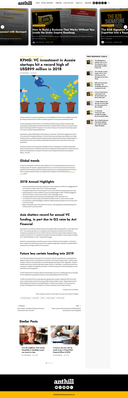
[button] (2, 27)
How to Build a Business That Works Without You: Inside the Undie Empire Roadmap (101, 123)
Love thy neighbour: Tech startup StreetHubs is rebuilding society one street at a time (33, 350)
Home (37, 3)
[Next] (76, 343)
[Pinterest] (102, 3)
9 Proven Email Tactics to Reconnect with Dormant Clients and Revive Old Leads (101, 94)
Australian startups (26, 298)
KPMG (43, 298)
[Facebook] (94, 3)
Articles (22, 56)
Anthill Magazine (25, 73)
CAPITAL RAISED (29, 56)
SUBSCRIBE (88, 3)
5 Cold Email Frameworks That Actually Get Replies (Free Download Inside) (101, 113)
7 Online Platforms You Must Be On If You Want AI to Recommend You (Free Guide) (101, 104)
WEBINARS (58, 3)
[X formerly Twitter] (105, 3)
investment (36, 298)
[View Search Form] (108, 2)
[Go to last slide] (22, 343)
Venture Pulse (60, 298)
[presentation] (33, 334)
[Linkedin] (99, 3)
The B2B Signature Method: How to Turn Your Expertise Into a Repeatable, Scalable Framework (101, 64)
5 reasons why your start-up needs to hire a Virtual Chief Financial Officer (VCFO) (63, 350)
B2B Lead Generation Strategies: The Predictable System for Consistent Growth (101, 85)
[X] (71, 387)
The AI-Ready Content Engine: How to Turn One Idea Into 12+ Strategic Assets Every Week (101, 75)
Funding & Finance (39, 56)
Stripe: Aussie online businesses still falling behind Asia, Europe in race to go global (66, 308)
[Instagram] (96, 3)
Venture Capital (50, 298)
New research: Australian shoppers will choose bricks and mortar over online (31, 308)
